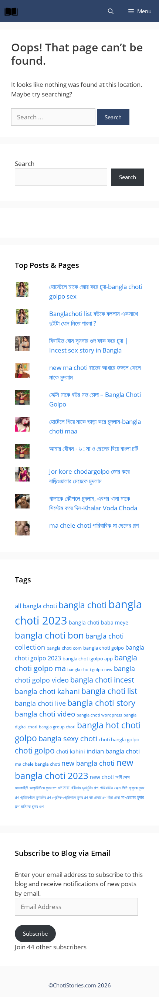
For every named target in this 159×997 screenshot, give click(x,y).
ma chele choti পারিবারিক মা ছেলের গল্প (94, 525)
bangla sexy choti (67, 739)
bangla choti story (101, 702)
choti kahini (70, 751)
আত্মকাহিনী (21, 787)
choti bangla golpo (119, 739)
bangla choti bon (49, 635)
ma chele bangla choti (37, 764)
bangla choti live (40, 703)
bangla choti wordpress (99, 715)
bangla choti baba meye (98, 622)
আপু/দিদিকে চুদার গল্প (43, 787)
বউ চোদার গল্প (97, 797)
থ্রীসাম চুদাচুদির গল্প (84, 787)
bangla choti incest (102, 679)
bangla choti (82, 605)
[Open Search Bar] (111, 11)
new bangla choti (88, 763)
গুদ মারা (64, 787)
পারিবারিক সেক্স (110, 787)
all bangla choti (36, 606)
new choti (102, 776)
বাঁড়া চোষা (114, 797)
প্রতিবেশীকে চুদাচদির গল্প (35, 797)
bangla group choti (57, 726)
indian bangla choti (113, 751)
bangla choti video (45, 714)
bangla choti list (109, 690)
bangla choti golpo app (87, 658)
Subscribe (35, 933)
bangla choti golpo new (89, 669)
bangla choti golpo (103, 647)
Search (24, 163)
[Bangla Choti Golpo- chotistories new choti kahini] (13, 11)
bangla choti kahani (47, 691)
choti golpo (35, 750)
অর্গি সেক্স (122, 777)
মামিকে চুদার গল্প (32, 806)
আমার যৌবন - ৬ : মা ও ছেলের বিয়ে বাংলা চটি (93, 448)
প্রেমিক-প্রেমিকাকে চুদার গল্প (70, 797)
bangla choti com (64, 648)
